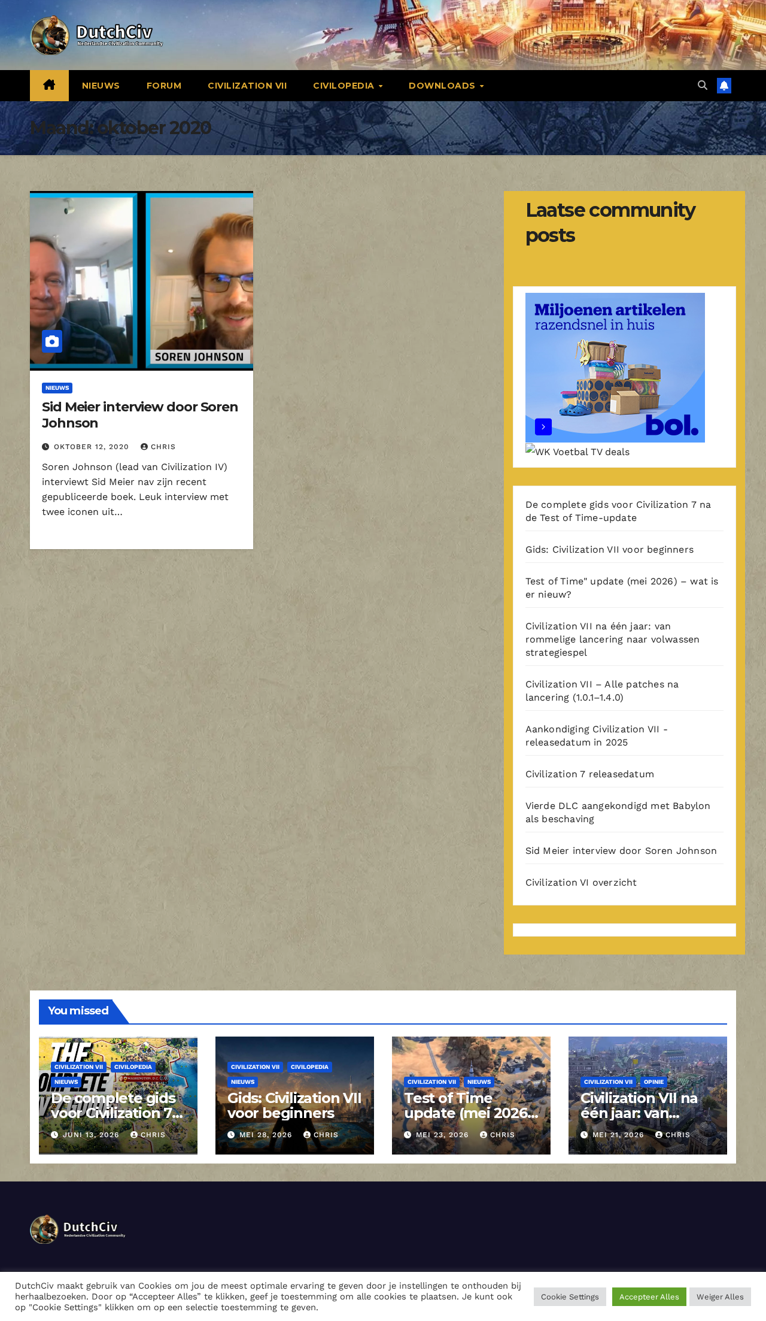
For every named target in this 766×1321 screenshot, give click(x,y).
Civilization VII (247, 85)
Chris (163, 447)
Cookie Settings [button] (570, 1296)
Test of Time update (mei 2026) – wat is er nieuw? (468, 1113)
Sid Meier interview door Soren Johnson (140, 415)
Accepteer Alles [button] (649, 1296)
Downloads (443, 85)
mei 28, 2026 (267, 1135)
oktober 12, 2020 (93, 447)
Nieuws (101, 85)
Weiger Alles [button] (720, 1296)
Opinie (654, 1081)
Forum (164, 85)
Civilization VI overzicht (581, 882)
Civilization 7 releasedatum (589, 774)
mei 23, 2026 (444, 1135)
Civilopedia (345, 85)
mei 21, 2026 (619, 1135)
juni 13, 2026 (92, 1135)
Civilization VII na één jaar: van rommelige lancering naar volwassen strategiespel (612, 639)
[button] (702, 85)
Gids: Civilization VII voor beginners (609, 549)
